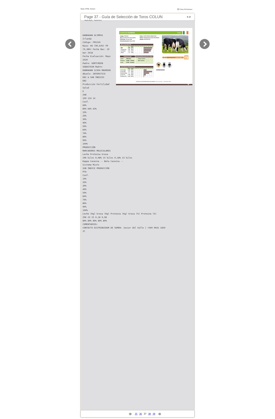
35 (136, 413)
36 (140, 413)
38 (149, 413)
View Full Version (186, 9)
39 (154, 413)
